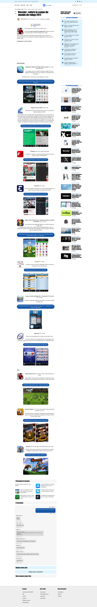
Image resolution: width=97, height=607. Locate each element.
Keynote (16, 1)
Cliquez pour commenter (36, 572)
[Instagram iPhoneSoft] (79, 1)
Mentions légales (26, 602)
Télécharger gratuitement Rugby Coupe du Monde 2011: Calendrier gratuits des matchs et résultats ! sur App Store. (36, 235)
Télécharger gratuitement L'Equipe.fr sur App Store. (35, 159)
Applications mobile (20, 9)
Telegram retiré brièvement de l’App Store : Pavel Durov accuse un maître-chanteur (76, 187)
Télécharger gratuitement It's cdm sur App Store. (36, 270)
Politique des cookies (26, 600)
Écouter (47, 19)
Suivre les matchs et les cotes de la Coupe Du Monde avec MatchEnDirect (26, 491)
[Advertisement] (36, 53)
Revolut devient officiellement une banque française (76, 151)
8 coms (42, 19)
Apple (27, 5)
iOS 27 (29, 1)
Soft (48, 5)
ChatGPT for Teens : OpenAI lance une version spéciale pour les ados (76, 117)
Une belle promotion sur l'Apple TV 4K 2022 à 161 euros (71, 59)
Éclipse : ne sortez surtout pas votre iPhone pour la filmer (71, 26)
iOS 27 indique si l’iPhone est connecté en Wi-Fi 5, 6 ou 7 (70, 54)
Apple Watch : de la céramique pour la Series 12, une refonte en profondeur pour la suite (71, 45)
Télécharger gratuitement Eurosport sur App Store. (35, 194)
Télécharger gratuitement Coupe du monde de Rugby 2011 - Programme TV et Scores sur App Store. (35, 306)
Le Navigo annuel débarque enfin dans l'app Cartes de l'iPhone (77, 142)
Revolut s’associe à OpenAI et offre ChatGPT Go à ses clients (76, 230)
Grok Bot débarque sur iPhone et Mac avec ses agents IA (76, 134)
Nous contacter (43, 591)
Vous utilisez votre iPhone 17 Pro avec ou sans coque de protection (71, 22)
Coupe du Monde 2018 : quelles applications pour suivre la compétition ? (47, 486)
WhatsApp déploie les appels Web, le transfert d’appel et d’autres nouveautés (77, 247)
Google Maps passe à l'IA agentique (76, 168)
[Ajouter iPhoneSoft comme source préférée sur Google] (36, 25)
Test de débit (42, 596)
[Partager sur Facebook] (15, 13)
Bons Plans (23, 5)
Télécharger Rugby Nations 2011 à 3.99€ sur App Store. (35, 384)
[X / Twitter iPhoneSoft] (75, 1)
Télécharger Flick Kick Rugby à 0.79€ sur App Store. (35, 420)
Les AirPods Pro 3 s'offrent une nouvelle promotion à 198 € (70, 50)
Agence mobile (60, 591)
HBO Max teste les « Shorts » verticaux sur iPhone (76, 239)
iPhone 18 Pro (25, 1)
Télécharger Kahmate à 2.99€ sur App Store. (36, 454)
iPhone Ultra (20, 1)
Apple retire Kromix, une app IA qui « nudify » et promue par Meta (76, 108)
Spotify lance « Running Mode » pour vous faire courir (77, 213)
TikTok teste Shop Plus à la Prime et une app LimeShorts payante (76, 221)
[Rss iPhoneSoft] (81, 1)
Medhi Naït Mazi (24, 19)
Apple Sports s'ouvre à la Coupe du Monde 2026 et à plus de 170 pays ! (27, 497)
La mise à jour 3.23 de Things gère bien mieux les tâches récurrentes (76, 90)
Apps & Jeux (17, 5)
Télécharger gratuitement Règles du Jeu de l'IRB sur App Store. (35, 126)
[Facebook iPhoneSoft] (77, 1)
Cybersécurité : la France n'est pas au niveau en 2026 (71, 40)
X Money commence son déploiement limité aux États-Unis (77, 256)
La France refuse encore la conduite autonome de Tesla (71, 36)
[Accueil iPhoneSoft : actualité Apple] (15, 9)
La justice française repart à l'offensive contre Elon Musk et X (70, 63)
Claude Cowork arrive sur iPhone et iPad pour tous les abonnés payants (76, 99)
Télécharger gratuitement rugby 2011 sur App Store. (35, 344)
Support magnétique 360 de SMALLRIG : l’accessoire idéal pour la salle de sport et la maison (77, 177)
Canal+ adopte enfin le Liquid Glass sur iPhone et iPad (77, 196)
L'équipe (24, 596)
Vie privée (24, 598)
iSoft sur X (60, 596)
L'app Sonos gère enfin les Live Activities (76, 126)
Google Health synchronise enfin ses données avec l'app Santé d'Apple (76, 204)
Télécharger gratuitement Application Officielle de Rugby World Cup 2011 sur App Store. (36, 81)
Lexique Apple (42, 598)
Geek (31, 5)
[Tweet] (15, 11)
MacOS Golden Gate (34, 1)
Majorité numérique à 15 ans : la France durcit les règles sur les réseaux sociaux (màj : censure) (70, 31)
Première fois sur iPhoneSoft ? (28, 591)
